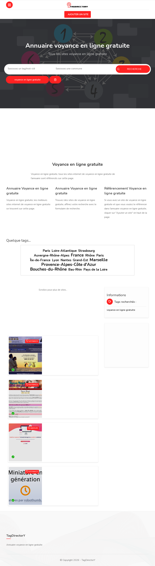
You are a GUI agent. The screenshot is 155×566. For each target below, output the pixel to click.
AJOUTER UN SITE (78, 14)
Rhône (90, 255)
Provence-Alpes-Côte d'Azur (68, 264)
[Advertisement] (77, 135)
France (77, 255)
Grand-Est (80, 260)
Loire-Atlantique (64, 251)
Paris (46, 251)
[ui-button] (55, 79)
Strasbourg (86, 251)
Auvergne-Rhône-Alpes (51, 255)
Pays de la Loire (95, 269)
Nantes (66, 260)
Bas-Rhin (75, 269)
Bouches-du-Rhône (48, 269)
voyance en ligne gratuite (121, 309)
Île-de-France (40, 260)
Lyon (55, 260)
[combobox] (29, 68)
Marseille (99, 260)
